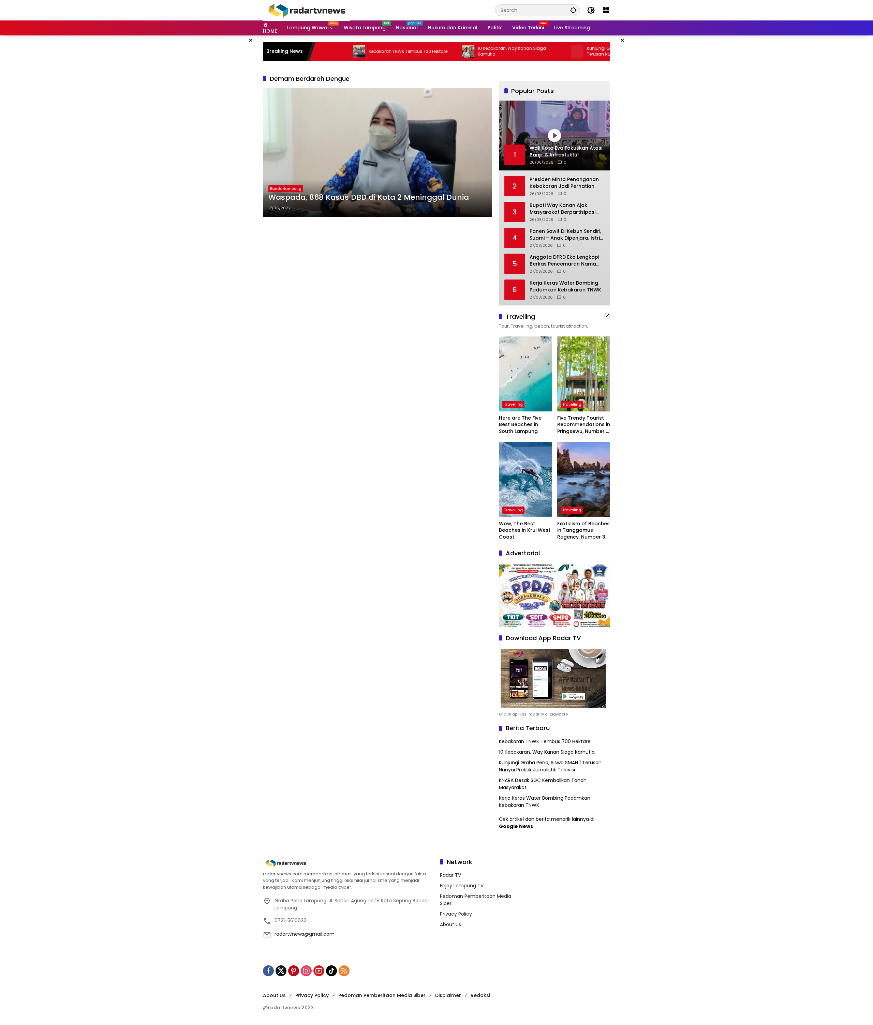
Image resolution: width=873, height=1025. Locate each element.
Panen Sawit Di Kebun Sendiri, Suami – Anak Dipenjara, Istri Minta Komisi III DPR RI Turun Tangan (565, 234)
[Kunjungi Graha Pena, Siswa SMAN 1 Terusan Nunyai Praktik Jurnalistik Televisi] (538, 51)
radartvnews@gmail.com (305, 934)
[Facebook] (268, 970)
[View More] (607, 316)
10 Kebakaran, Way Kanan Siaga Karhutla (473, 51)
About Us (450, 924)
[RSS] (344, 970)
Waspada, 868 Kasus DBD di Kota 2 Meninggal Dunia (368, 197)
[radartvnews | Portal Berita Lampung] (306, 9)
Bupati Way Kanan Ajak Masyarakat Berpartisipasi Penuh (562, 208)
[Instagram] (306, 970)
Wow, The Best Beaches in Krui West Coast (524, 530)
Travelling (513, 404)
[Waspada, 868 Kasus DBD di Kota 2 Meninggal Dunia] (377, 152)
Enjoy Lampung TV (462, 885)
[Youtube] (318, 970)
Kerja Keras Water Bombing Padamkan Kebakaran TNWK (565, 286)
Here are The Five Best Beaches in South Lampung (520, 425)
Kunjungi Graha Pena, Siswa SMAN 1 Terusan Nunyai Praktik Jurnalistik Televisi (590, 51)
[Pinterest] (293, 970)
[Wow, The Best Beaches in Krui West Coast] (525, 479)
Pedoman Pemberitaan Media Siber (382, 995)
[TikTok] (331, 970)
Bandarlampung (285, 188)
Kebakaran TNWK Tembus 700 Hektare (369, 51)
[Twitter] (281, 970)
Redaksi (480, 995)
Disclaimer (448, 995)
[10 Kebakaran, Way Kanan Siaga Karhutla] (429, 51)
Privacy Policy (456, 913)
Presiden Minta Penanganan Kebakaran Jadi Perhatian (564, 183)
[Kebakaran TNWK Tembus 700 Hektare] (320, 51)
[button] (573, 10)
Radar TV (450, 875)
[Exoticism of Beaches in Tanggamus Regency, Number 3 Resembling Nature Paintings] (583, 479)
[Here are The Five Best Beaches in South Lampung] (525, 373)
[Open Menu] (606, 10)
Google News (516, 826)
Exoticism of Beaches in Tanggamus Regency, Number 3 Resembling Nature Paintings (583, 531)
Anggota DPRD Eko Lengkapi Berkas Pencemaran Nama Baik (564, 260)
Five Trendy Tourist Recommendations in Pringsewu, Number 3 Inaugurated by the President (583, 425)
